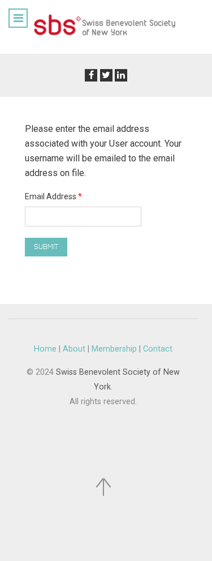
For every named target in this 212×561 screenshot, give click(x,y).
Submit (46, 247)
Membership (114, 349)
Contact (157, 349)
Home (45, 349)
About (74, 349)
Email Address (53, 196)
